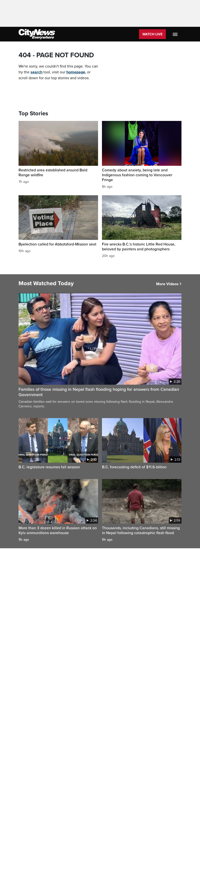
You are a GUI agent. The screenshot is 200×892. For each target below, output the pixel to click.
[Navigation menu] (175, 34)
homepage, (76, 72)
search (36, 72)
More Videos (167, 284)
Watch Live (152, 34)
